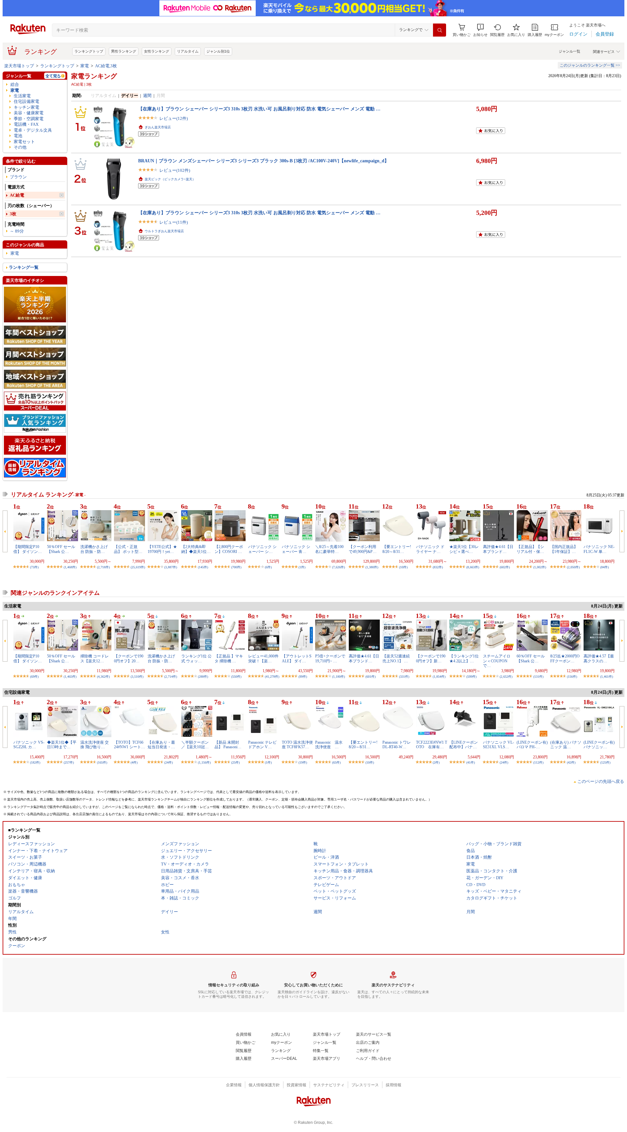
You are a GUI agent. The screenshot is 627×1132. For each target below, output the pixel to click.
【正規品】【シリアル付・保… (530, 549)
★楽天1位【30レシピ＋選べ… (464, 549)
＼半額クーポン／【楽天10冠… (195, 744)
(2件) (436, 762)
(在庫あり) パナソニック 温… (565, 744)
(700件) (236, 567)
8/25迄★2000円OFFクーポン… (565, 658)
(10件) (403, 567)
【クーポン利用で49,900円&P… (363, 549)
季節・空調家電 (28, 118)
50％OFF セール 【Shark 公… (61, 549)
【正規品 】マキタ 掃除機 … (229, 658)
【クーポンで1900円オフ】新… (430, 658)
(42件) (571, 762)
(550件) (236, 676)
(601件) (370, 676)
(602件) (505, 567)
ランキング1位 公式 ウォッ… (196, 658)
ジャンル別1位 (218, 51)
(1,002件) (539, 567)
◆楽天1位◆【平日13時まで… (61, 744)
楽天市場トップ (19, 65)
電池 (18, 135)
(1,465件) (70, 676)
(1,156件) (204, 762)
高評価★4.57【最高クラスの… (599, 658)
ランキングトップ (88, 51)
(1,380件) (371, 567)
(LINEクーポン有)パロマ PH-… (532, 744)
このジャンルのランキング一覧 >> (590, 65)
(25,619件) (138, 567)
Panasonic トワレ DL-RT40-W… (396, 744)
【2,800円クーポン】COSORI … (229, 549)
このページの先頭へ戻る (600, 781)
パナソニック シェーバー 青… (296, 549)
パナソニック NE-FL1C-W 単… (599, 549)
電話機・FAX (26, 124)
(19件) (302, 762)
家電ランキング (94, 76)
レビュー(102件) (174, 170)
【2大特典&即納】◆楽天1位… (196, 549)
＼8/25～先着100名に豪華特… (329, 549)
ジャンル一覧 (569, 51)
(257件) (69, 762)
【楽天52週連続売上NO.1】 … (396, 658)
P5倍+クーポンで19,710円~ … (330, 658)
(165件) (102, 762)
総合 (14, 84)
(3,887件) (170, 567)
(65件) (336, 762)
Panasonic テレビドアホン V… (262, 744)
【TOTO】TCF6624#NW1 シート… (129, 744)
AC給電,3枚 (106, 65)
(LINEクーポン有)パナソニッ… (599, 744)
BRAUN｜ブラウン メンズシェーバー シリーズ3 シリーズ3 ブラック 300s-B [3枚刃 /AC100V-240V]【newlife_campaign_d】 (263, 160)
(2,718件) (103, 567)
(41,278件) (272, 676)
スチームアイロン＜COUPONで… (496, 661)
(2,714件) (170, 676)
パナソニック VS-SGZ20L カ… (28, 744)
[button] (480, 30)
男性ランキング (123, 51)
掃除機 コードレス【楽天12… (94, 658)
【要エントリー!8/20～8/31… (396, 549)
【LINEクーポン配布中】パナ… (463, 744)
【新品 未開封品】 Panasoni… (228, 744)
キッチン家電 (26, 107)
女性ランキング (156, 51)
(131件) (538, 676)
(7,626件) (338, 567)
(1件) (301, 567)
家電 (84, 65)
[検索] (439, 30)
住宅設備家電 (26, 101)
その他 (20, 147)
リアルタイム (188, 51)
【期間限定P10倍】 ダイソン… (27, 549)
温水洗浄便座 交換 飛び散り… (94, 744)
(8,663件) (472, 567)
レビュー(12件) (173, 118)
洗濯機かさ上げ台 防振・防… (94, 549)
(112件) (538, 762)
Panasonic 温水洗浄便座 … (329, 744)
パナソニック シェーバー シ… (262, 549)
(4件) (134, 762)
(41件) (470, 762)
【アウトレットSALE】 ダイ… (297, 658)
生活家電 (22, 95)
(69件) (34, 676)
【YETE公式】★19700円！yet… (162, 549)
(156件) (572, 676)
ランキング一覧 (24, 267)
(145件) (203, 567)
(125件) (605, 762)
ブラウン (18, 176)
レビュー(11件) (173, 222)
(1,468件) (70, 567)
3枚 (13, 213)
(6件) (268, 567)
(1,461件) (606, 676)
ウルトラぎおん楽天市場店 (164, 231)
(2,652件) (506, 676)
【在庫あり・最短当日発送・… (161, 744)
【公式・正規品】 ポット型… (128, 549)
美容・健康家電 (28, 112)
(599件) (471, 676)
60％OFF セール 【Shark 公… (531, 658)
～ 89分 (17, 231)
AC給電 (17, 195)
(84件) (604, 567)
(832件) (438, 567)
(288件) (203, 676)
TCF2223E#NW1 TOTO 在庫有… (431, 744)
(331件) (404, 676)
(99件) (302, 676)
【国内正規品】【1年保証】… (564, 549)
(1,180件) (338, 676)
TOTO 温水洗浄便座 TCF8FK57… (297, 744)
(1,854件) (439, 676)
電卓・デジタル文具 (33, 130)
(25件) (235, 762)
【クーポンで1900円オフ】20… (128, 658)
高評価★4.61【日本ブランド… (498, 549)
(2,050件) (573, 567)
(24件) (168, 762)
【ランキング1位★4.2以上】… (464, 658)
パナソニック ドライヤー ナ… (430, 549)
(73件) (34, 567)
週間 (147, 95)
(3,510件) (137, 676)
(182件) (35, 762)
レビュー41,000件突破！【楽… (263, 658)
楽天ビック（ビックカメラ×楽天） (170, 179)
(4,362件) (103, 676)
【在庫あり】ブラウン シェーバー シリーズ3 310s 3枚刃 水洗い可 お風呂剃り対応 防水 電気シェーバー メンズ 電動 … (259, 108)
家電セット (24, 141)
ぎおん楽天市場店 (158, 127)
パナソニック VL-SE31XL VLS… (498, 744)
